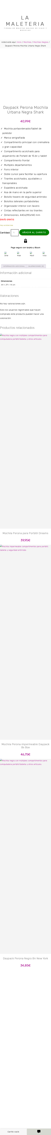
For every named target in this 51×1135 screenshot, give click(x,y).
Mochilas (27, 42)
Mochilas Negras (40, 42)
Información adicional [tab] (14, 266)
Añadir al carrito (34, 232)
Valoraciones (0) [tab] (36, 266)
